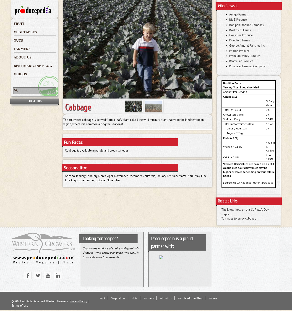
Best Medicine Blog (33, 66)
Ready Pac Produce (241, 61)
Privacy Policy (78, 301)
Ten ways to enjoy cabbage (238, 218)
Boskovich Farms (240, 30)
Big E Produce (238, 20)
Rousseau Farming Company (247, 66)
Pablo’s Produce (239, 51)
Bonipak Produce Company (246, 25)
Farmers (22, 49)
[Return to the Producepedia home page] (33, 14)
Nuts (18, 40)
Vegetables (25, 32)
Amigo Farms (237, 14)
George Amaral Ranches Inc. (247, 46)
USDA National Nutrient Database (253, 182)
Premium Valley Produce (244, 56)
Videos (20, 74)
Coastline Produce (241, 35)
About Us (22, 57)
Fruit (19, 23)
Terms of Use (19, 306)
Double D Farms (239, 40)
